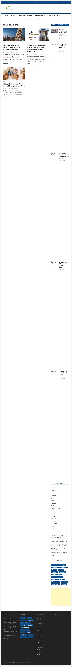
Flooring (53, 500)
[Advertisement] (61, 597)
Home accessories (55, 508)
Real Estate (59, 2)
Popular (54, 24)
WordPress (16, 662)
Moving (5, 81)
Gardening (33, 2)
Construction (54, 493)
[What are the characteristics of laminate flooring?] (54, 153)
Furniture (27, 2)
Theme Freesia (11, 662)
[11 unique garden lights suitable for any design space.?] (54, 262)
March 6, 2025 (7, 88)
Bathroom (53, 488)
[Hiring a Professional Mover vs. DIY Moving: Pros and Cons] (14, 73)
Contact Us (65, 2)
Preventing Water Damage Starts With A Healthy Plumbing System (10, 623)
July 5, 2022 (62, 376)
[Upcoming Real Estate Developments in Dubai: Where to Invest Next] (14, 34)
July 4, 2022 (62, 269)
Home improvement (40, 2)
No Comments (15, 52)
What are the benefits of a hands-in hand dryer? (10, 632)
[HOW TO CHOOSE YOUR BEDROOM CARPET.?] (54, 371)
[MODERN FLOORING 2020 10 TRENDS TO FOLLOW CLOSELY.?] (54, 29)
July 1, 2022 (62, 38)
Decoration (22, 2)
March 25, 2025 (31, 54)
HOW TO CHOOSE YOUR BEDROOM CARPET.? (63, 373)
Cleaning (53, 490)
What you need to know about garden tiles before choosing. (64, 46)
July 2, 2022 (62, 158)
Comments (60, 24)
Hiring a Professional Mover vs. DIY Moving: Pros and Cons (14, 85)
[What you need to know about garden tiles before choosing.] (54, 44)
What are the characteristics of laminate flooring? (64, 154)
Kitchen (47, 2)
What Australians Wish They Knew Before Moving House (9, 619)
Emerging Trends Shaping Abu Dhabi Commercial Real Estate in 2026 (10, 628)
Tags (66, 24)
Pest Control (52, 2)
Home (17, 2)
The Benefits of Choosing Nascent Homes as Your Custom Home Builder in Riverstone (36, 48)
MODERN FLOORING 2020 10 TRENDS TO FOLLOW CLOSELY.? (63, 33)
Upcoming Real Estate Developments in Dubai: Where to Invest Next (11, 47)
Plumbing (53, 521)
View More (7, 63)
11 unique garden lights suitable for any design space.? (63, 264)
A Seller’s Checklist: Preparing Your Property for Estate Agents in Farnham (59, 554)
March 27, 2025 (7, 52)
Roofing (53, 526)
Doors (52, 498)
